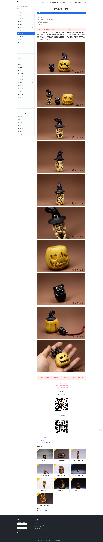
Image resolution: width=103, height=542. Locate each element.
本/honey (19, 61)
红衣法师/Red (20, 18)
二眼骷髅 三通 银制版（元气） (78, 475)
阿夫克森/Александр (22, 113)
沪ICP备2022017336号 (54, 540)
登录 (46, 510)
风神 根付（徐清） (62, 490)
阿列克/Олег (20, 125)
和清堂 (64, 540)
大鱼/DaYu (20, 48)
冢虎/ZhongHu (20, 79)
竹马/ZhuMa (20, 51)
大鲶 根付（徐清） (62, 460)
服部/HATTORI (20, 128)
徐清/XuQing (20, 33)
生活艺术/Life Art (64, 2)
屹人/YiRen (20, 12)
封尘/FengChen (21, 21)
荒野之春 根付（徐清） (46, 442)
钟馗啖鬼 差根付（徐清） (44, 505)
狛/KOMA (19, 100)
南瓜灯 (40, 437)
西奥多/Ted (20, 122)
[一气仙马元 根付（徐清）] (78, 455)
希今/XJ (19, 70)
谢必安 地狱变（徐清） (45, 475)
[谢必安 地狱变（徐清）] (45, 470)
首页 (17, 6)
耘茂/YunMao (20, 73)
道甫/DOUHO (20, 106)
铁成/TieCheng (21, 45)
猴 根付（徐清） (78, 490)
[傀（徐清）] (45, 455)
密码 (17, 526)
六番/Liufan (20, 119)
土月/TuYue (20, 58)
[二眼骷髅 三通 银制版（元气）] (78, 470)
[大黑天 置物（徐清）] (61, 470)
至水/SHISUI (20, 82)
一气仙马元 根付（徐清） (78, 460)
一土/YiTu (19, 30)
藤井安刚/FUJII (20, 85)
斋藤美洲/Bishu (21, 88)
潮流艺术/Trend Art (54, 2)
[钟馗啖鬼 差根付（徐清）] (45, 500)
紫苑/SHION (20, 91)
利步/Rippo (20, 97)
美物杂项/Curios (78, 2)
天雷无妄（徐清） (45, 490)
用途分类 (71, 2)
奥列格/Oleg (20, 24)
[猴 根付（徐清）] (78, 485)
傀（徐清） (43, 440)
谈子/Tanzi (20, 64)
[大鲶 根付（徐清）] (61, 455)
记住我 (19, 530)
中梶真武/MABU (21, 94)
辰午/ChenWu (20, 36)
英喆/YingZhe (20, 27)
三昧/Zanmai (20, 103)
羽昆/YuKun (20, 67)
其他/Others (20, 134)
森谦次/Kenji (20, 109)
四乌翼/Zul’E (20, 131)
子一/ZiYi (19, 42)
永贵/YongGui (20, 76)
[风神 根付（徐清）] (61, 485)
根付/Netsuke (45, 2)
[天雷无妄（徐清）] (45, 485)
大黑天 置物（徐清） (61, 475)
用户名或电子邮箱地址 (21, 522)
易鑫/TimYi (20, 55)
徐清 (45, 437)
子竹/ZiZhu (20, 39)
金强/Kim (19, 15)
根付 (50, 437)
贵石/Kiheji (20, 116)
